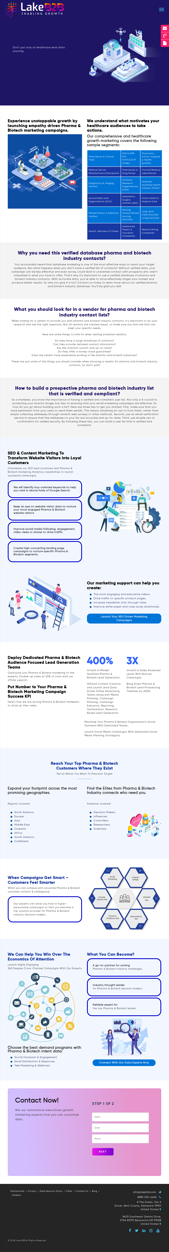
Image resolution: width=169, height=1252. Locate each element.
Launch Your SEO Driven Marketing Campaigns (124, 618)
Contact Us (82, 1191)
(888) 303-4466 (147, 1197)
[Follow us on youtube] (158, 1230)
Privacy (32, 1191)
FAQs (69, 1191)
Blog (94, 1191)
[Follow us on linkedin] (144, 1230)
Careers (16, 1195)
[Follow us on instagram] (151, 1230)
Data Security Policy (51, 1191)
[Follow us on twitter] (137, 1230)
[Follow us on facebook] (130, 1230)
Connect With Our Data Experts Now (124, 1062)
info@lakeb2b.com (144, 1192)
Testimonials (17, 1191)
